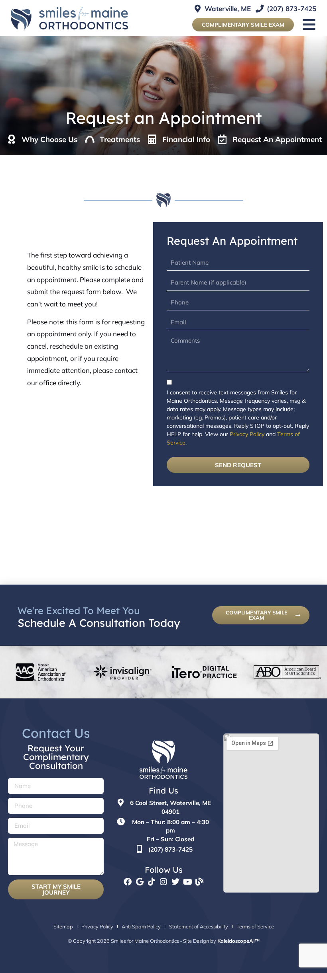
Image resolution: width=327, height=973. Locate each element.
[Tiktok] (152, 882)
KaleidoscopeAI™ (238, 941)
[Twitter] (175, 882)
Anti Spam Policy (141, 926)
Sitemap (63, 926)
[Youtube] (187, 882)
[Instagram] (163, 882)
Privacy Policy (247, 434)
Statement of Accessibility (198, 926)
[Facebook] (128, 882)
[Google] (140, 882)
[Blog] (199, 882)
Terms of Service (255, 926)
